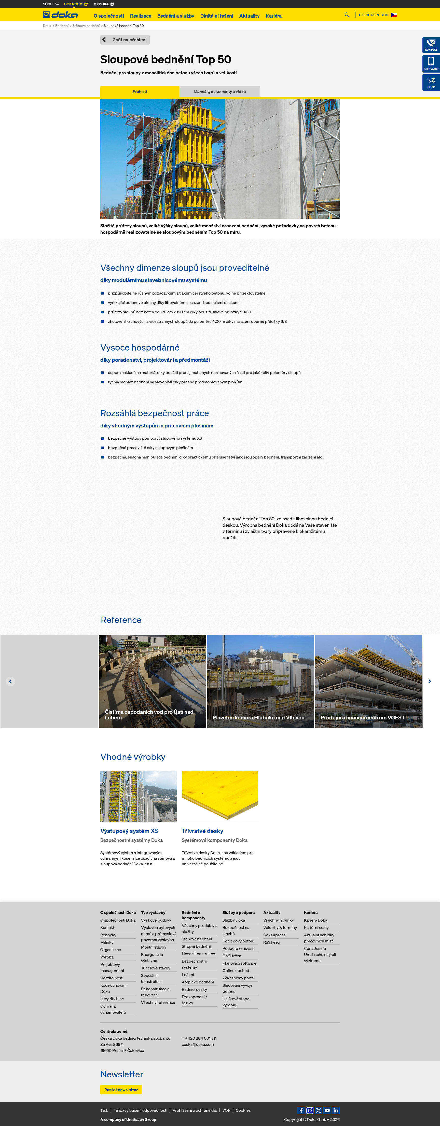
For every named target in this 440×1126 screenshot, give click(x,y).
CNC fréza (232, 955)
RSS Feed (271, 942)
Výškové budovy (156, 920)
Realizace (140, 15)
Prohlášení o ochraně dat (195, 1110)
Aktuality (249, 15)
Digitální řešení (216, 15)
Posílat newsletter (121, 1089)
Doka (47, 25)
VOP (226, 1110)
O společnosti (109, 15)
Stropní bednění (196, 946)
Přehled (140, 91)
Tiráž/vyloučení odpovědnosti (140, 1110)
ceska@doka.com (198, 1044)
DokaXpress (274, 935)
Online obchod (236, 970)
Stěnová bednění (197, 939)
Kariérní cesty (316, 927)
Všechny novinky (278, 920)
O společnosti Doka (117, 920)
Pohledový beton (238, 941)
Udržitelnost (111, 978)
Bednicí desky (194, 989)
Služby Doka (234, 920)
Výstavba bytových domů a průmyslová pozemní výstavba (158, 933)
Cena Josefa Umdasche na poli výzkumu (320, 954)
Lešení (188, 974)
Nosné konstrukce (198, 953)
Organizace (110, 949)
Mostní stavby (153, 947)
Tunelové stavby (155, 968)
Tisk (104, 1110)
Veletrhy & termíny (280, 927)
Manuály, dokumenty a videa (220, 91)
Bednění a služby (175, 15)
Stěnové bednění (86, 25)
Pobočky (108, 935)
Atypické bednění (198, 982)
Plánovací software (239, 963)
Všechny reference (158, 1002)
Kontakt (107, 927)
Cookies (243, 1110)
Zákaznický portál (239, 978)
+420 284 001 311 (201, 1038)
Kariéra (274, 15)
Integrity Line (112, 999)
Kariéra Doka (315, 920)
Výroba (107, 957)
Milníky (107, 942)
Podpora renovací (238, 948)
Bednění (61, 25)
